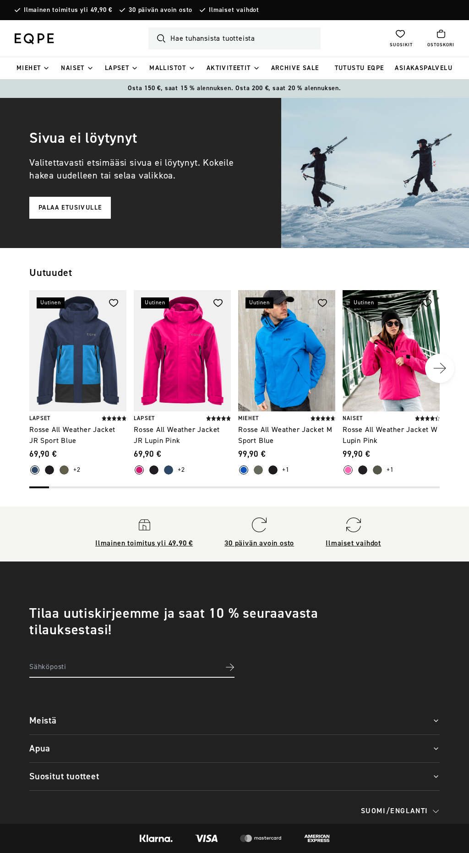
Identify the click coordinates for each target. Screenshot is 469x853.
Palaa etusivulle (70, 208)
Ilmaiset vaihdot (234, 10)
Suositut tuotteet (64, 776)
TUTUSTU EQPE (359, 68)
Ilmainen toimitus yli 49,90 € (68, 10)
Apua (39, 748)
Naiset (72, 68)
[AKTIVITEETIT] (256, 68)
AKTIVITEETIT (229, 68)
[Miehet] (46, 68)
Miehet (28, 68)
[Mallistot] (192, 68)
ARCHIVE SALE (295, 68)
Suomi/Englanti (394, 810)
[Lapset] (134, 68)
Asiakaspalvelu (424, 68)
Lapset (117, 68)
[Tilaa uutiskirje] (229, 667)
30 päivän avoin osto (160, 10)
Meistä (43, 720)
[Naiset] (90, 68)
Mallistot (167, 68)
